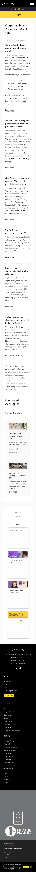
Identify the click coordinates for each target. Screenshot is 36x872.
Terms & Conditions (8, 852)
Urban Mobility (8, 763)
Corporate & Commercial (12, 712)
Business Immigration (10, 709)
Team (5, 684)
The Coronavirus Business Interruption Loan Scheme (18, 82)
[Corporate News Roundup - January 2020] (18, 427)
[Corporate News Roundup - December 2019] (18, 466)
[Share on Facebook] (6, 404)
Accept (26, 867)
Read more (9, 110)
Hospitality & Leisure (10, 747)
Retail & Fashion (9, 756)
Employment (8, 721)
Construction (8, 715)
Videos (18, 512)
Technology (7, 759)
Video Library (8, 779)
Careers (6, 782)
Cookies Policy (7, 857)
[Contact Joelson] (12, 9)
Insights (6, 773)
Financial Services (9, 741)
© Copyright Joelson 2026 (9, 843)
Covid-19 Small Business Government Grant (17, 88)
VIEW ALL (18, 516)
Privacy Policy (7, 855)
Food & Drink (8, 744)
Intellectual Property (10, 724)
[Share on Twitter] (10, 404)
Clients (6, 687)
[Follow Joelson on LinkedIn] (19, 9)
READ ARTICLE (13, 453)
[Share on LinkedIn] (14, 404)
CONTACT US (9, 695)
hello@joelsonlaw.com (18, 663)
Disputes (6, 718)
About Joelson (8, 681)
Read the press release (14, 355)
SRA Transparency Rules (9, 860)
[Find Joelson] (15, 9)
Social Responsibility (10, 691)
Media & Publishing (10, 750)
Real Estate (7, 727)
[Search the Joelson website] (23, 9)
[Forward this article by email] (18, 404)
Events (6, 776)
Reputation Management (12, 730)
